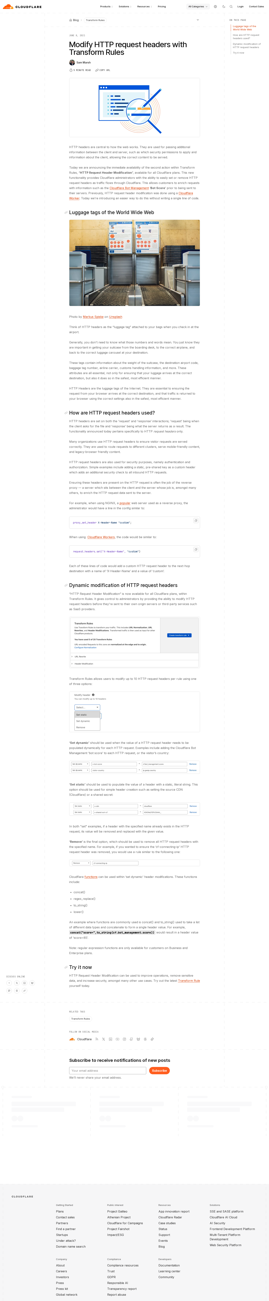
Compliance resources (123, 1265)
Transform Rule (189, 980)
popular (124, 503)
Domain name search (71, 1246)
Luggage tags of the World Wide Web (244, 28)
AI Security (217, 1223)
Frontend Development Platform (232, 1229)
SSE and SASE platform (226, 1211)
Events (163, 1240)
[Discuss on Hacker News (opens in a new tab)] (9, 983)
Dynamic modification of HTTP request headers (247, 45)
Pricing (162, 6)
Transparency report (122, 1289)
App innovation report (173, 1211)
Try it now (238, 52)
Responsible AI (117, 1283)
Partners (62, 1223)
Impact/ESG (115, 1235)
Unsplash (115, 317)
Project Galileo (117, 1211)
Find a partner (66, 1229)
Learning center (169, 1271)
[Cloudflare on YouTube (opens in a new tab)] (117, 1039)
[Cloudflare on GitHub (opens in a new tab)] (131, 1039)
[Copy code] (196, 520)
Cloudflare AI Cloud (223, 1217)
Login (241, 6)
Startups (62, 1235)
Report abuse (116, 1294)
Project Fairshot (118, 1229)
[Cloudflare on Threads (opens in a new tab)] (145, 1039)
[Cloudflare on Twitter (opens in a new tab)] (103, 1039)
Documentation (169, 1265)
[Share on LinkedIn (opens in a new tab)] (24, 983)
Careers (61, 1271)
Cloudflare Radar (170, 1217)
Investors (62, 1277)
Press (60, 1283)
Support (164, 1235)
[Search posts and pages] (231, 7)
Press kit (62, 1289)
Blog (161, 1246)
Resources (143, 6)
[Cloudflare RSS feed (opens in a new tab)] (96, 1039)
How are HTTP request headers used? (246, 36)
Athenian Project (118, 1217)
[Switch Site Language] (215, 6)
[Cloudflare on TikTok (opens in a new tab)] (152, 1039)
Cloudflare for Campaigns (125, 1223)
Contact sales (65, 1217)
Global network (66, 1294)
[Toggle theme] (224, 7)
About (60, 1265)
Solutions (124, 6)
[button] (134, 263)
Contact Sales (256, 6)
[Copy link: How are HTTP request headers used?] (66, 413)
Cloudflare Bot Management (129, 188)
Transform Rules (95, 20)
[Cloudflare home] (22, 6)
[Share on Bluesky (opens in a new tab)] (32, 983)
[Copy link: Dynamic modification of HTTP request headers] (66, 585)
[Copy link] (24, 990)
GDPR (111, 1277)
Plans (60, 1211)
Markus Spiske (93, 317)
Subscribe (159, 1070)
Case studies (167, 1223)
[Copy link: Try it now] (66, 967)
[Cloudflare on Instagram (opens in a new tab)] (124, 1039)
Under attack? (66, 1240)
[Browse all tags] (198, 20)
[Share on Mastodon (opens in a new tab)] (9, 990)
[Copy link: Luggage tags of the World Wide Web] (66, 212)
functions (91, 877)
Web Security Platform (225, 1245)
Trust (111, 1271)
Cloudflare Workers (101, 537)
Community (166, 1277)
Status (162, 1229)
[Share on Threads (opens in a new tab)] (17, 990)
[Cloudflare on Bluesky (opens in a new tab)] (138, 1039)
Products (105, 6)
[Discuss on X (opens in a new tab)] (17, 983)
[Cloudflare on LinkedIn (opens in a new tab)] (110, 1039)
